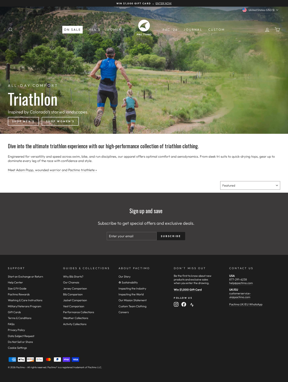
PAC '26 (170, 29)
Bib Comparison (73, 294)
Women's (116, 29)
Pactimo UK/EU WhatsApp (245, 304)
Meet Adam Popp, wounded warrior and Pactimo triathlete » (52, 170)
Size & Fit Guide (17, 288)
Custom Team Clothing (132, 306)
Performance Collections (78, 312)
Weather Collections (75, 318)
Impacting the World (131, 294)
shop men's (23, 121)
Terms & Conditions (19, 318)
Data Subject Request (21, 336)
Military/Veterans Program (24, 306)
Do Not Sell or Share (20, 342)
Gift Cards (14, 312)
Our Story (124, 276)
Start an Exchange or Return (25, 276)
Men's (95, 29)
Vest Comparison (73, 306)
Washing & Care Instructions (25, 300)
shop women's (60, 121)
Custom (216, 29)
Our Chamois (71, 282)
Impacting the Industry (132, 288)
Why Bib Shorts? (73, 276)
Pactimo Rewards (19, 294)
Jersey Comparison (75, 288)
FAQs (11, 324)
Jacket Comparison (75, 300)
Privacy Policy (16, 330)
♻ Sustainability (128, 282)
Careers (124, 312)
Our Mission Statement (133, 300)
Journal (193, 29)
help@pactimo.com (241, 283)
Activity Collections (74, 324)
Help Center (15, 282)
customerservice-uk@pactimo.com (240, 295)
